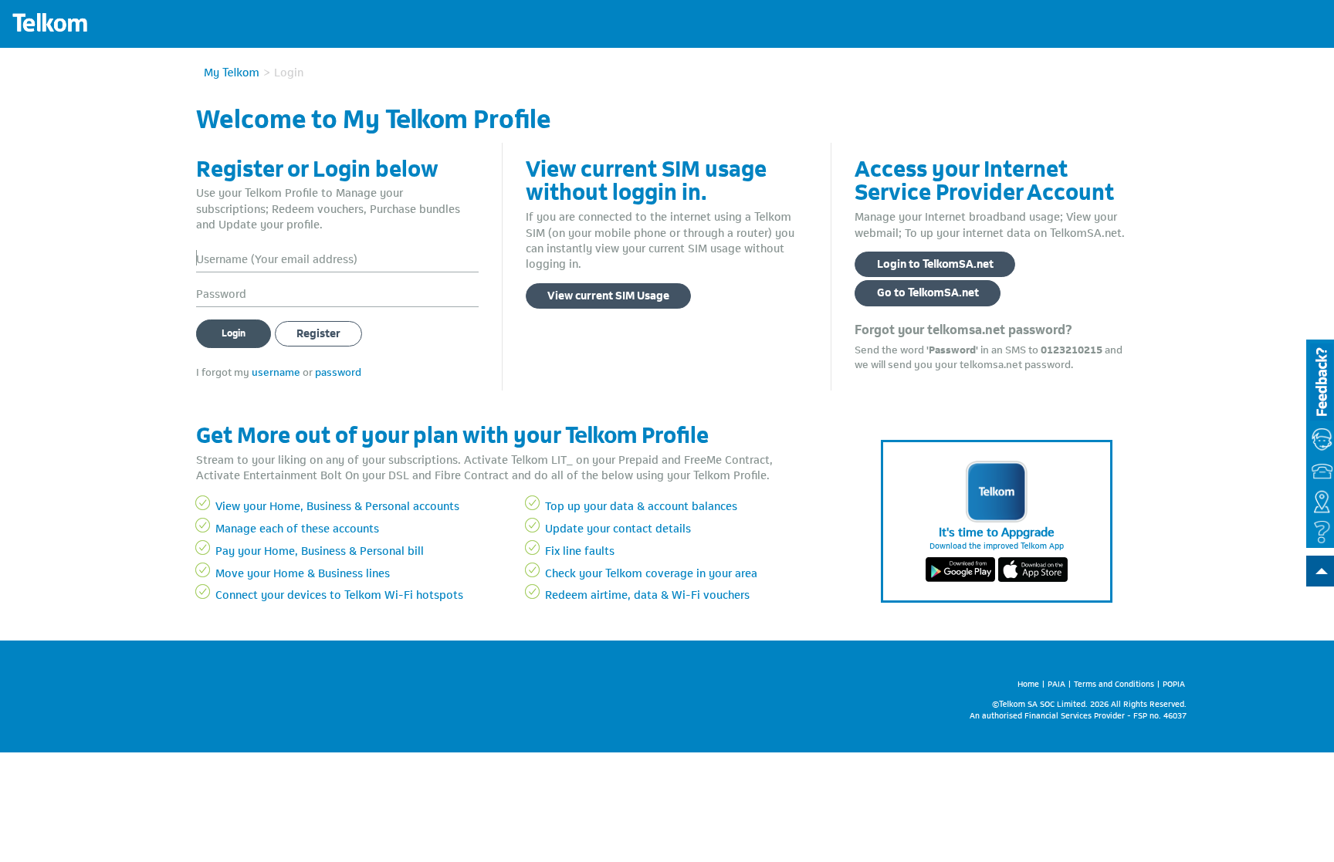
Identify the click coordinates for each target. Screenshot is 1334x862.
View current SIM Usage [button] (608, 294)
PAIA (1056, 682)
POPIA (1174, 682)
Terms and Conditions (1114, 682)
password (338, 370)
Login (233, 332)
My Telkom (231, 71)
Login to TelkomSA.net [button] (935, 262)
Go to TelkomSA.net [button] (928, 291)
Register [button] (318, 332)
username (276, 370)
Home (1028, 682)
